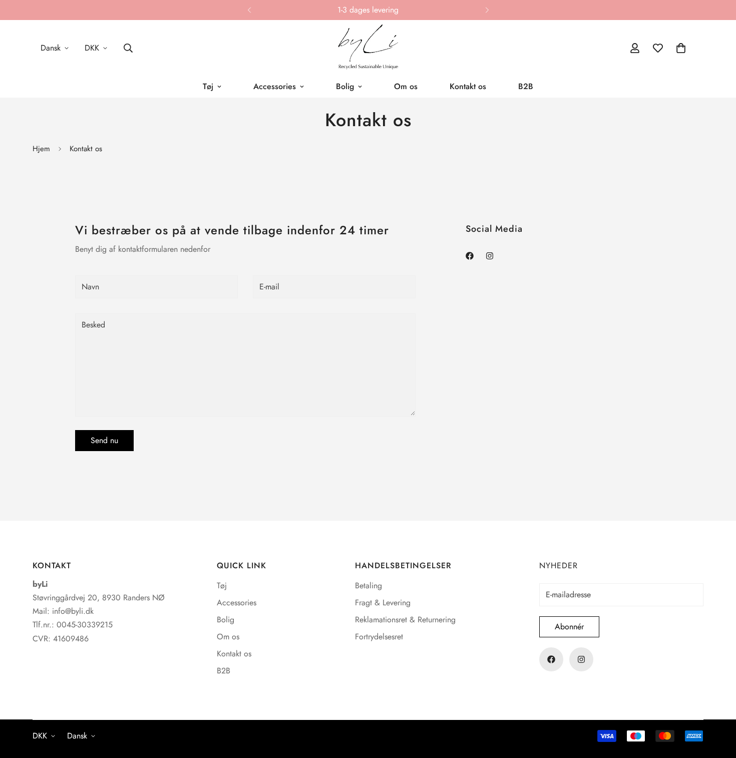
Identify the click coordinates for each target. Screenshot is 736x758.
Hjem (41, 148)
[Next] (487, 10)
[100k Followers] (490, 256)
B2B (525, 86)
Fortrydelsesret (379, 636)
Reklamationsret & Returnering (405, 619)
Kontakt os (468, 86)
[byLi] (368, 48)
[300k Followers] (470, 256)
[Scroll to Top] (716, 703)
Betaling (368, 585)
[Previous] (249, 10)
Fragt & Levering (383, 602)
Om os (406, 86)
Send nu (104, 440)
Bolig (345, 86)
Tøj (208, 86)
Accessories (274, 86)
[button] (680, 48)
